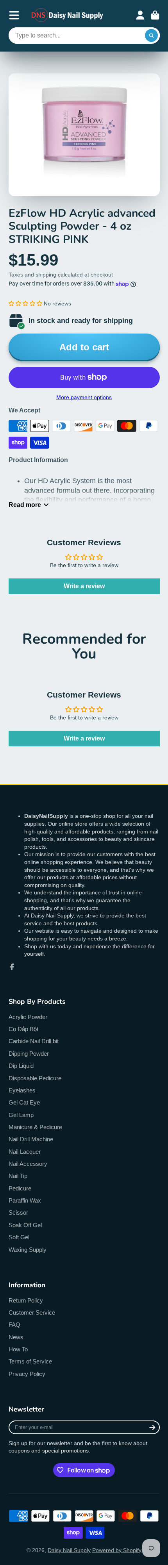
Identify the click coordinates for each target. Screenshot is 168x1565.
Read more (25, 504)
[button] (25, 303)
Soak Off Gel (25, 1225)
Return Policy (26, 1300)
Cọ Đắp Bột (23, 1029)
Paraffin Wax (25, 1200)
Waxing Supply (27, 1249)
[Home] (67, 15)
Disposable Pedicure (35, 1078)
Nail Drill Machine (31, 1139)
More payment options (84, 397)
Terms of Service (30, 1361)
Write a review (84, 586)
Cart (155, 15)
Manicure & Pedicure (35, 1127)
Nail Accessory (28, 1163)
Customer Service (32, 1312)
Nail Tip (18, 1175)
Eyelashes (22, 1090)
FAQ (14, 1324)
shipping (46, 274)
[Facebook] (12, 967)
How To (18, 1349)
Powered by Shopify (116, 1550)
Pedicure (20, 1188)
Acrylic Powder (28, 1017)
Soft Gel (19, 1237)
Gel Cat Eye (24, 1102)
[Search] (151, 35)
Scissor (18, 1212)
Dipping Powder (29, 1053)
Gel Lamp (21, 1115)
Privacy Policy (27, 1373)
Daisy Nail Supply (69, 1550)
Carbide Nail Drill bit (34, 1041)
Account (140, 15)
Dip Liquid (21, 1065)
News (16, 1337)
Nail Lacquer (25, 1151)
